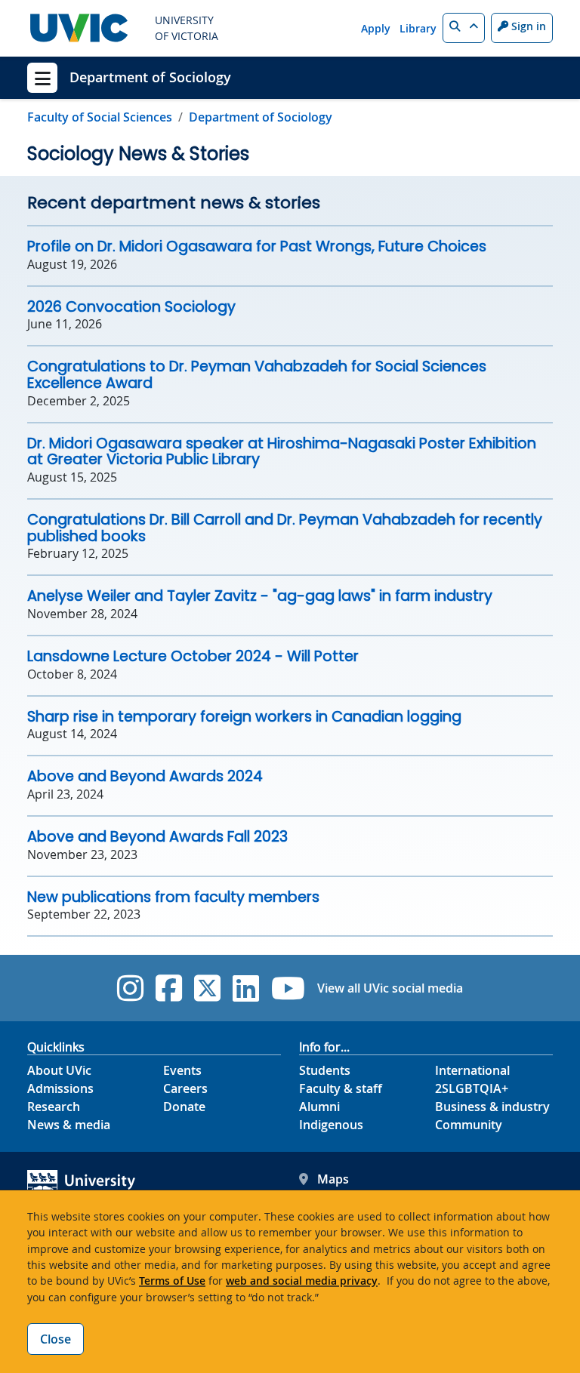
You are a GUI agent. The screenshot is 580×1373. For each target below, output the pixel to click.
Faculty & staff (340, 1088)
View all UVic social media (390, 988)
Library (418, 28)
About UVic (59, 1070)
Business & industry (492, 1106)
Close (55, 1339)
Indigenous (331, 1124)
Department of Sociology (150, 77)
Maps (333, 1179)
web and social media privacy (302, 1280)
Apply (375, 28)
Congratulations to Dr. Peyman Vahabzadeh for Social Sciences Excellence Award (256, 374)
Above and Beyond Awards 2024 (145, 776)
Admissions (60, 1088)
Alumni (319, 1106)
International (472, 1070)
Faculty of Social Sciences (99, 117)
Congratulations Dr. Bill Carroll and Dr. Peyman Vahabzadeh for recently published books (284, 527)
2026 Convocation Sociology (131, 307)
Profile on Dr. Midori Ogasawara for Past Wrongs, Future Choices (256, 246)
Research (53, 1106)
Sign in (527, 26)
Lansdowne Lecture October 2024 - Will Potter (193, 656)
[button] (464, 28)
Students (324, 1070)
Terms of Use (172, 1280)
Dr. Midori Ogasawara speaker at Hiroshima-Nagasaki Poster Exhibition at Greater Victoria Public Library (281, 451)
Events (182, 1070)
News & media (68, 1124)
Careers (185, 1088)
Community (468, 1124)
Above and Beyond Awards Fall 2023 (157, 837)
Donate (184, 1106)
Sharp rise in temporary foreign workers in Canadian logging (244, 717)
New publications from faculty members (173, 897)
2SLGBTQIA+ (471, 1088)
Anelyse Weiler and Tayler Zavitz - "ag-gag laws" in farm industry (259, 596)
